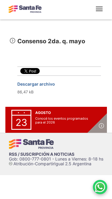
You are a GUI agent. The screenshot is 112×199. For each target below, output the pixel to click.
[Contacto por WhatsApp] (100, 187)
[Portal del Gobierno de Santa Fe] (25, 8)
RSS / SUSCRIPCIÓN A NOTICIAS (41, 154)
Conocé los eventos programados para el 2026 (61, 120)
